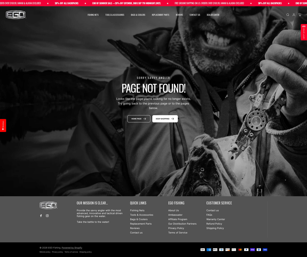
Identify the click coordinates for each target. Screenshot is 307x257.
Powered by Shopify (72, 247)
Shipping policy (85, 252)
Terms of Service (177, 232)
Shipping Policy (215, 228)
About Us (173, 210)
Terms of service (71, 252)
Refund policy (45, 252)
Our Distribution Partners (182, 223)
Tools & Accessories (141, 214)
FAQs (209, 214)
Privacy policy (57, 252)
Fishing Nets (137, 210)
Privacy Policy (176, 228)
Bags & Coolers (139, 219)
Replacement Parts (141, 223)
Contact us (136, 232)
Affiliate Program (177, 219)
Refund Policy (214, 223)
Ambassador (175, 214)
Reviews (135, 228)
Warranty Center (215, 219)
